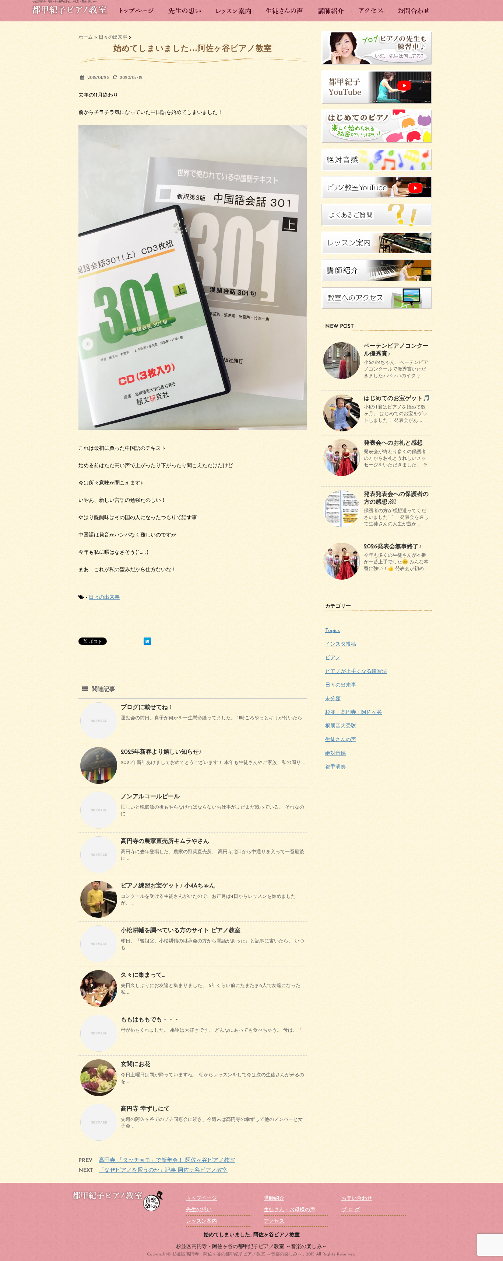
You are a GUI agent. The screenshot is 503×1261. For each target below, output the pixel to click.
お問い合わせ (356, 1198)
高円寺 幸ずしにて (145, 1109)
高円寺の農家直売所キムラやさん (165, 841)
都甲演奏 (335, 767)
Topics (332, 630)
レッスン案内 (201, 1221)
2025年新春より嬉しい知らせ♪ (161, 752)
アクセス (274, 1221)
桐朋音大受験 (340, 726)
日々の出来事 (104, 597)
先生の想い (199, 1210)
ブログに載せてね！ (147, 708)
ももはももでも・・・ (150, 1020)
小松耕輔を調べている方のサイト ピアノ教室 (180, 931)
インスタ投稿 (340, 644)
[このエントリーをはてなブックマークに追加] (147, 641)
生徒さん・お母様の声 (289, 1210)
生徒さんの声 (340, 740)
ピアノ (333, 658)
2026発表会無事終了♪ (393, 547)
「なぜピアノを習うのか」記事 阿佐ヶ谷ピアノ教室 (163, 1170)
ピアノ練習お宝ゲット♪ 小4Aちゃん (168, 886)
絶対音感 (335, 753)
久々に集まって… (143, 975)
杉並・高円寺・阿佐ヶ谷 (353, 712)
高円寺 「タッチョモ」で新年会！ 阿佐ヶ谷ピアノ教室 (167, 1160)
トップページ (201, 1198)
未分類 (333, 699)
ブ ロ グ (350, 1210)
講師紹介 (274, 1198)
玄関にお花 (135, 1064)
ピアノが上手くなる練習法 (356, 671)
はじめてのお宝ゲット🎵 (397, 399)
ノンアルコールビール (150, 797)
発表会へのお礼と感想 (393, 443)
